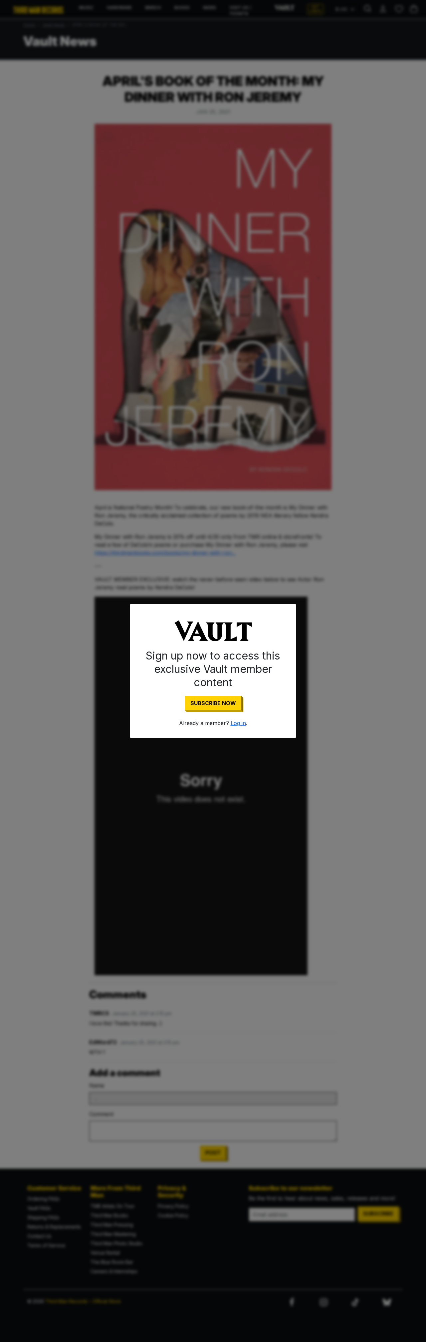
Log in (238, 723)
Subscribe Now (213, 703)
